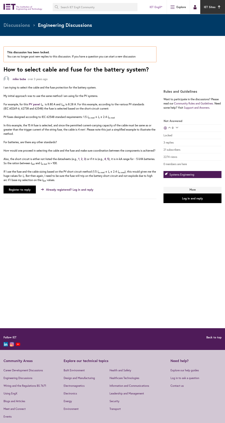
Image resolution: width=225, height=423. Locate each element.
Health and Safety (120, 370)
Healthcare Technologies (124, 378)
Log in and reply (192, 198)
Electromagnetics (74, 385)
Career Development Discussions (23, 370)
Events (8, 416)
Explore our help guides (185, 370)
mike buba (19, 79)
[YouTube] (18, 344)
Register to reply (20, 189)
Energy (68, 401)
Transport (115, 409)
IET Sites (210, 7)
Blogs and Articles (14, 401)
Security (114, 401)
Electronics (70, 393)
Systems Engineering (181, 174)
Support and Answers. (197, 107)
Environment (71, 409)
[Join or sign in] (195, 7)
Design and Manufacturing (79, 378)
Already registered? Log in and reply (69, 189)
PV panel (34, 104)
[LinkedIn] (6, 344)
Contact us (177, 385)
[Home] (23, 7)
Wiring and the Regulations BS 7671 (25, 385)
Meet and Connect (15, 409)
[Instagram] (12, 344)
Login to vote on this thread (169, 128)
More (192, 189)
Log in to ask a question (185, 378)
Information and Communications (129, 385)
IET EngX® (156, 7)
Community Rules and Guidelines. (194, 103)
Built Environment (74, 370)
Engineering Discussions (18, 378)
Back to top (213, 337)
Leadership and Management (127, 393)
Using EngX (10, 393)
